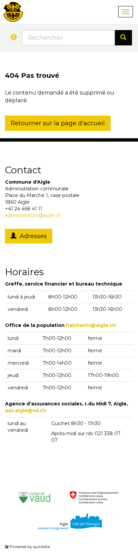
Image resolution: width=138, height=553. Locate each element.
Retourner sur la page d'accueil (58, 123)
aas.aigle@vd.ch (25, 410)
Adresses (31, 236)
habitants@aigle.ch (91, 325)
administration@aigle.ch (33, 215)
